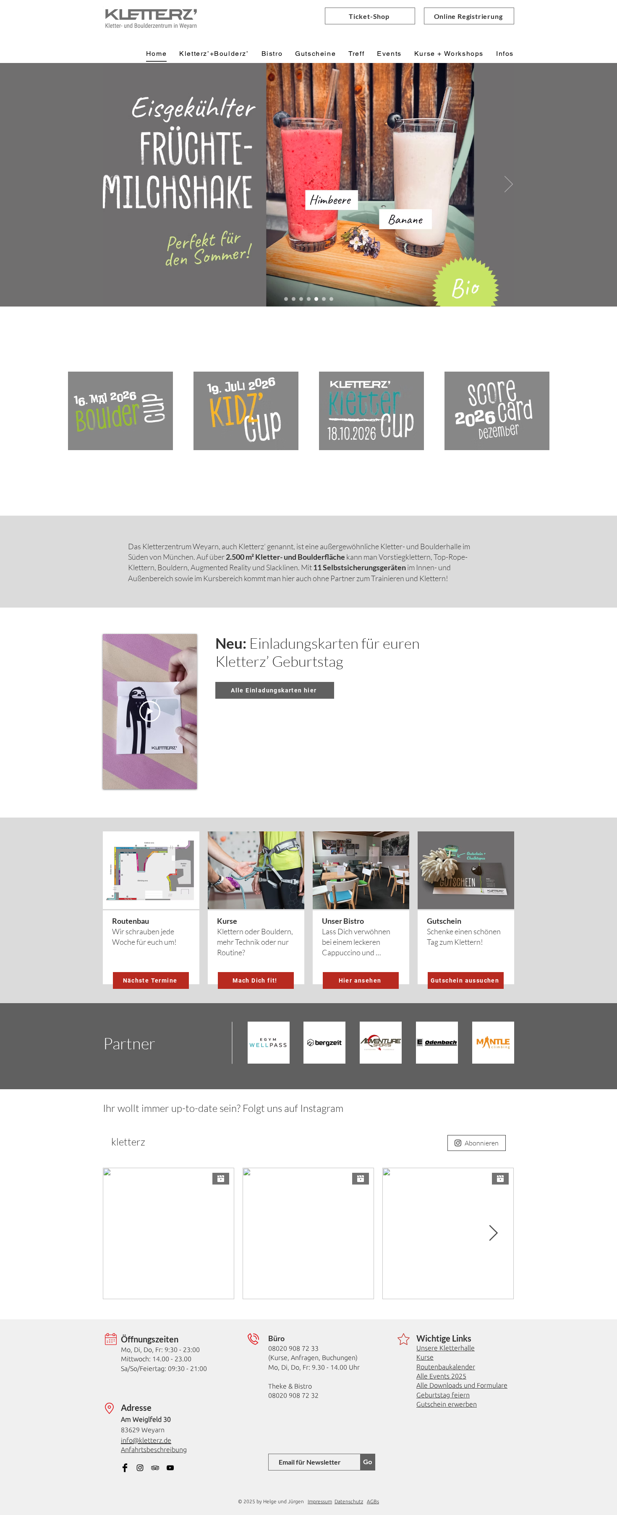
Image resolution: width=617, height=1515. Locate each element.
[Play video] (149, 711)
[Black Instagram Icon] (140, 1467)
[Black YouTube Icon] (170, 1467)
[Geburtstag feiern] (293, 299)
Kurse (425, 1357)
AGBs (373, 1501)
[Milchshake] (316, 299)
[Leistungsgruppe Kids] (309, 299)
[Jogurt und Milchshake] (301, 299)
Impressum (320, 1501)
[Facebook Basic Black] (124, 1467)
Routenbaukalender (445, 1367)
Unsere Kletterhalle (445, 1348)
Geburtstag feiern (443, 1395)
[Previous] (108, 185)
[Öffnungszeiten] (331, 299)
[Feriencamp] (286, 299)
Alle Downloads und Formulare (461, 1385)
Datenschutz (349, 1501)
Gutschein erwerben (446, 1404)
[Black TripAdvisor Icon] (155, 1467)
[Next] (509, 185)
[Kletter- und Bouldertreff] (324, 299)
